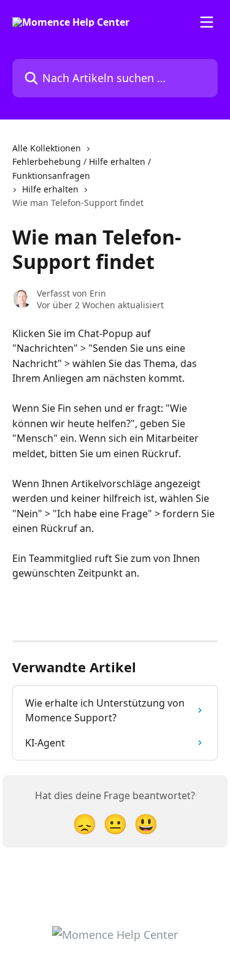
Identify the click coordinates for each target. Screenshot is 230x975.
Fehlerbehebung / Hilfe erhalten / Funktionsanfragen (81, 168)
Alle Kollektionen (46, 148)
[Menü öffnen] (207, 22)
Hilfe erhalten (50, 189)
